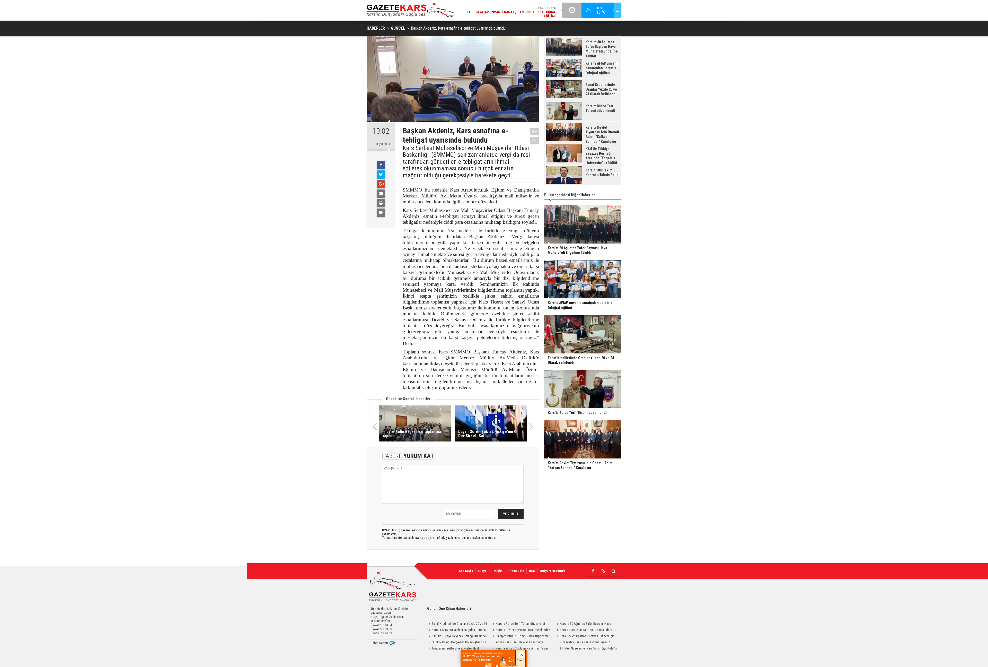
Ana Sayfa (466, 571)
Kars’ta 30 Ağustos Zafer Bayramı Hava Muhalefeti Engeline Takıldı (583, 624)
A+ (534, 131)
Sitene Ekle (515, 571)
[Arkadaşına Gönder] (381, 193)
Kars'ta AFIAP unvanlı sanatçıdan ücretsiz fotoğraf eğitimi (457, 630)
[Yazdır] (381, 203)
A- (534, 140)
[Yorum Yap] (381, 213)
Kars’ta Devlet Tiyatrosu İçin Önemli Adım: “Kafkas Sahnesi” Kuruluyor (521, 630)
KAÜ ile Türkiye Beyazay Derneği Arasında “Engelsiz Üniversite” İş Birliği (456, 636)
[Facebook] (381, 165)
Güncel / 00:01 (514, 18)
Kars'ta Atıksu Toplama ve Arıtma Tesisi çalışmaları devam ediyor (519, 649)
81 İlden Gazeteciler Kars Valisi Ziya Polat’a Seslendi (586, 649)
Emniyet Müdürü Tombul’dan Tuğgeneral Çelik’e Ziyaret (520, 636)
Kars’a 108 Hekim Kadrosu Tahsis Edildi (586, 630)
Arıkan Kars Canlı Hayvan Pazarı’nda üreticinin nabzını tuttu (517, 642)
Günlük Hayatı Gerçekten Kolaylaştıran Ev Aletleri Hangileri (456, 642)
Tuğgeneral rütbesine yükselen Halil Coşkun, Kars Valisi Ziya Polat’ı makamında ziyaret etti (455, 649)
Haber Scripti (379, 643)
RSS (532, 571)
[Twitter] (381, 174)
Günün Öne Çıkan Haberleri (449, 608)
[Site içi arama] (613, 571)
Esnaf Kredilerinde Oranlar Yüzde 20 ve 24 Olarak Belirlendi (457, 624)
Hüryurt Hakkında (552, 571)
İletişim (496, 571)
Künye (482, 571)
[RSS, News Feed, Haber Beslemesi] (603, 571)
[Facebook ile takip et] (593, 571)
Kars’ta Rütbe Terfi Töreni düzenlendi (520, 624)
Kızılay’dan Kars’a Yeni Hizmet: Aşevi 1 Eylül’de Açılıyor (583, 642)
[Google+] (381, 184)
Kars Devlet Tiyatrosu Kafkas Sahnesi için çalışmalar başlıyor (584, 636)
